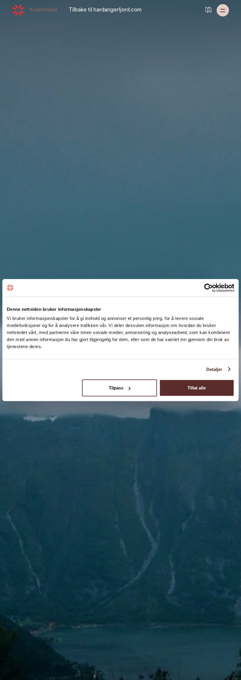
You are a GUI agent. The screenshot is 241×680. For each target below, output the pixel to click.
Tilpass (116, 387)
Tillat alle (197, 387)
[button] (223, 10)
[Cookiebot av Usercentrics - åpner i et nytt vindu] (208, 287)
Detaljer (214, 369)
